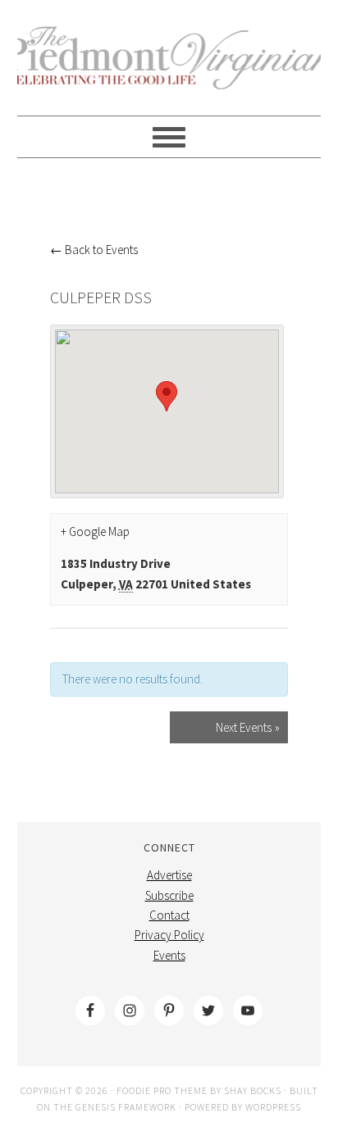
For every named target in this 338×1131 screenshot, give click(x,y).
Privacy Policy (169, 934)
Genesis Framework (125, 1107)
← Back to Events (94, 249)
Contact (169, 915)
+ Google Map (95, 531)
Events (169, 955)
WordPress (273, 1107)
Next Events (248, 727)
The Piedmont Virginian (169, 67)
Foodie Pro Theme (162, 1090)
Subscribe (169, 895)
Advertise (169, 875)
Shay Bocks (252, 1090)
